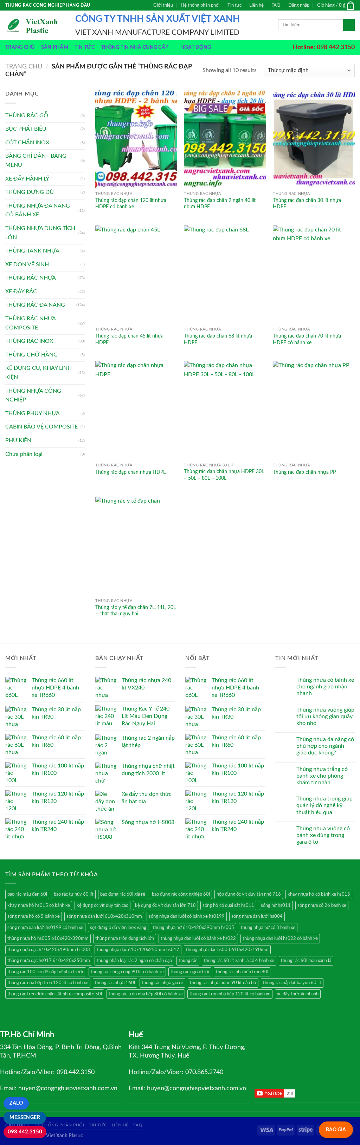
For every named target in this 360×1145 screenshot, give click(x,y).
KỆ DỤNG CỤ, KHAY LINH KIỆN (38, 372)
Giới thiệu (163, 5)
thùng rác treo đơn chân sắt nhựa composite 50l (54, 994)
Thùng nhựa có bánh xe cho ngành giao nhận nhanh (325, 686)
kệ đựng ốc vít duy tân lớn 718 (165, 905)
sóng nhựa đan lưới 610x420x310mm (104, 916)
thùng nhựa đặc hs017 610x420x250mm (48, 960)
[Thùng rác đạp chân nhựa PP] (314, 410)
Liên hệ (256, 5)
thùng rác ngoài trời (190, 972)
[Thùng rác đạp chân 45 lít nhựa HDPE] (136, 274)
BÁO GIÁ (336, 1129)
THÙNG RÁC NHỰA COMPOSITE (30, 323)
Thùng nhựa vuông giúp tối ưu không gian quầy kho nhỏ (325, 716)
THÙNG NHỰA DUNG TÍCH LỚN (40, 232)
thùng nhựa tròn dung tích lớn (124, 938)
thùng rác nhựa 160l (115, 983)
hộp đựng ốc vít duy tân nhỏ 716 (249, 894)
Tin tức (234, 5)
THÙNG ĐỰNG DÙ (29, 192)
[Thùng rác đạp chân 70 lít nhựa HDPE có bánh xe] (314, 274)
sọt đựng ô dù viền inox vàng (118, 927)
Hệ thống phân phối (200, 5)
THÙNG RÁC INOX (29, 341)
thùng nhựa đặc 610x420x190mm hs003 (48, 950)
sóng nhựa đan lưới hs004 (257, 916)
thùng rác (188, 960)
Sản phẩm (54, 47)
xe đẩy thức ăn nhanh (298, 994)
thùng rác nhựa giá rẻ (162, 983)
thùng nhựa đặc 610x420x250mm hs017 (138, 950)
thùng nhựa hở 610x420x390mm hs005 (193, 927)
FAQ (275, 5)
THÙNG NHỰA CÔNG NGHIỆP (33, 395)
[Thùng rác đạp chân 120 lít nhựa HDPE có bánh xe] (136, 139)
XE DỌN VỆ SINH (27, 264)
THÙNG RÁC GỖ (26, 115)
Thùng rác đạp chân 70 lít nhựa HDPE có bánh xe (307, 339)
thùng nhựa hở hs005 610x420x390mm (48, 938)
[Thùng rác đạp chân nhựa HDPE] (136, 410)
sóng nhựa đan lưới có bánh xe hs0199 (187, 916)
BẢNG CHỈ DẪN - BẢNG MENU (35, 160)
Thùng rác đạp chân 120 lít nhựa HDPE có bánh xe (130, 204)
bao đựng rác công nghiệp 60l (181, 894)
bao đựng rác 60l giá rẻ (122, 894)
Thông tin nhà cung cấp (134, 47)
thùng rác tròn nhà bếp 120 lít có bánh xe (229, 994)
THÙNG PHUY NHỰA (32, 413)
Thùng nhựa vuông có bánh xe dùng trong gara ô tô (323, 835)
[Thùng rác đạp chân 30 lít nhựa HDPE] (314, 139)
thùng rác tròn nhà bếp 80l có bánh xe (146, 994)
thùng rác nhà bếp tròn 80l (242, 972)
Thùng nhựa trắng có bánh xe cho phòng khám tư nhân (322, 775)
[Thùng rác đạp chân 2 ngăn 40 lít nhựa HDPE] (225, 139)
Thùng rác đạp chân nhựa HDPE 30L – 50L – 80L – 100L (224, 475)
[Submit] (349, 25)
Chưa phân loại (24, 454)
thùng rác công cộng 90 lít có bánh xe (127, 972)
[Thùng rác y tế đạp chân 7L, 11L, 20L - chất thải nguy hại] (136, 546)
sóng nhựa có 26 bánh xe (321, 905)
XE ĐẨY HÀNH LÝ (27, 179)
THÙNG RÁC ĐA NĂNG (35, 305)
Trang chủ (20, 47)
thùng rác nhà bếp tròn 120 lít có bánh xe (47, 983)
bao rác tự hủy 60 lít (74, 894)
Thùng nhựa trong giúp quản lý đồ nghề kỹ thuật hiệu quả (324, 805)
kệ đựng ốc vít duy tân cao (102, 905)
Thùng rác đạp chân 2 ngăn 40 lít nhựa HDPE (220, 204)
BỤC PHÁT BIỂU (25, 129)
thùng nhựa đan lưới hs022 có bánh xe (280, 938)
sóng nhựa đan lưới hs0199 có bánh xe (45, 927)
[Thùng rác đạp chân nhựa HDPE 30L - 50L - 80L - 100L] (225, 410)
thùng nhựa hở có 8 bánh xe (268, 927)
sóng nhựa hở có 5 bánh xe (33, 916)
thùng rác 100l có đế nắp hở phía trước (45, 972)
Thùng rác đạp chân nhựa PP (304, 472)
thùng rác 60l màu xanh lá (306, 960)
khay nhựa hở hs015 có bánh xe (38, 905)
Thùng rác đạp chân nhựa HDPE (130, 472)
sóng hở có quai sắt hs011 (228, 905)
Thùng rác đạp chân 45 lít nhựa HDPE (129, 339)
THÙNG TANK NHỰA (32, 251)
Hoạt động (195, 47)
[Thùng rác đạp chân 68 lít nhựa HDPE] (225, 274)
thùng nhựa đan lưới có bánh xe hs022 (198, 938)
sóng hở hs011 (276, 905)
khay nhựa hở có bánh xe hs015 (319, 894)
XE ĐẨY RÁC (21, 291)
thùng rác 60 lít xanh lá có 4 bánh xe (239, 960)
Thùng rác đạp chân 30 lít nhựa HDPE (307, 204)
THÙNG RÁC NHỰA (30, 278)
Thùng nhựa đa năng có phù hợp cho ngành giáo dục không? (325, 746)
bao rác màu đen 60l (27, 894)
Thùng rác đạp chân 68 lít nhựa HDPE (218, 339)
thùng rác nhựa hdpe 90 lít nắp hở (223, 983)
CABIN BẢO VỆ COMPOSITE (41, 427)
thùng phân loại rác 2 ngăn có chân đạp (134, 960)
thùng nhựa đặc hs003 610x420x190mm (227, 950)
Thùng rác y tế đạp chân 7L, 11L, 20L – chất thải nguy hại (135, 611)
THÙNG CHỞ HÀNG (31, 355)
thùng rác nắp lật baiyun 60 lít (292, 983)
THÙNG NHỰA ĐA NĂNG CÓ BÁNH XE (37, 210)
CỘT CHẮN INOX (27, 142)
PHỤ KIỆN (18, 440)
